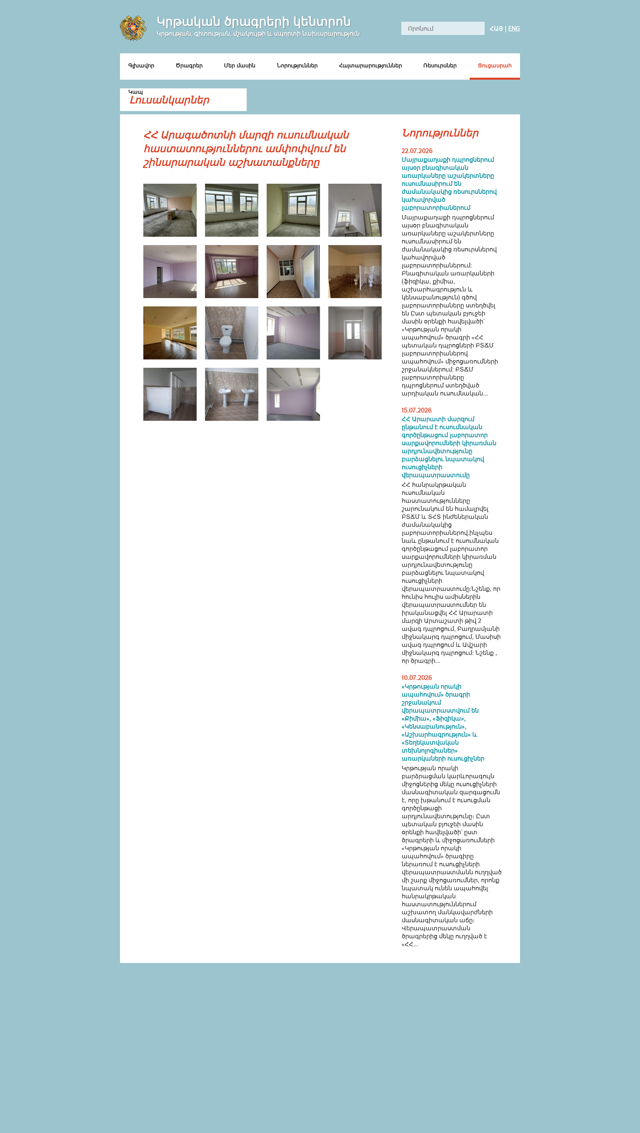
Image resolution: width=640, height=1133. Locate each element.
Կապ (135, 91)
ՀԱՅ (496, 28)
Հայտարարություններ (370, 65)
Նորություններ (297, 65)
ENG (514, 28)
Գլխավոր (141, 65)
